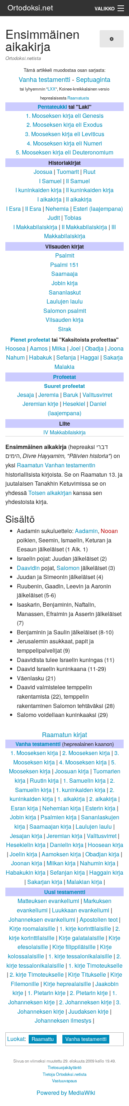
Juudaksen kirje (88, 1011)
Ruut (89, 171)
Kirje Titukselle (87, 974)
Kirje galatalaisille (81, 938)
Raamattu (43, 1038)
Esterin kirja (100, 808)
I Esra (13, 208)
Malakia (64, 366)
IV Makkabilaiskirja (64, 432)
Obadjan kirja (102, 854)
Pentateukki (52, 107)
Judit (54, 217)
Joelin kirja (23, 854)
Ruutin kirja (44, 780)
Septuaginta (93, 79)
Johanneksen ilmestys (63, 1020)
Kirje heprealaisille (67, 984)
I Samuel (50, 181)
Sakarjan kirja (44, 882)
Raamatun (30, 465)
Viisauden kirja (64, 319)
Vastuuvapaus (64, 1080)
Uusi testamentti (64, 892)
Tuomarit (68, 171)
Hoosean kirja (105, 845)
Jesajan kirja (26, 836)
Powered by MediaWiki (66, 1092)
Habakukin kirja (26, 872)
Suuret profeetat (64, 385)
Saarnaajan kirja (50, 826)
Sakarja (113, 357)
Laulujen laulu (65, 301)
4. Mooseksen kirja (83, 762)
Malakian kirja (84, 882)
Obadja (94, 348)
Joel (75, 348)
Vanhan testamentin (70, 465)
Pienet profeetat (30, 339)
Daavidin (28, 568)
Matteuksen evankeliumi (48, 901)
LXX (52, 89)
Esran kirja (24, 808)
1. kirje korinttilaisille (85, 928)
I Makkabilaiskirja (35, 227)
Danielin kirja (66, 845)
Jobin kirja (65, 283)
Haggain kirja (106, 872)
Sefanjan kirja (67, 872)
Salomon (68, 568)
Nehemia (57, 208)
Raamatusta (78, 98)
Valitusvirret (97, 394)
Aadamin (86, 531)
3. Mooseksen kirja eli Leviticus (64, 134)
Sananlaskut (65, 292)
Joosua (43, 171)
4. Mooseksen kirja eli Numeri (64, 143)
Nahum (15, 357)
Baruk (70, 394)
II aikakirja (79, 199)
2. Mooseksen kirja (86, 753)
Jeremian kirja (64, 836)
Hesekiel (74, 403)
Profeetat (64, 377)
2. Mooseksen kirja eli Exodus (64, 124)
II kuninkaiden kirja (90, 190)
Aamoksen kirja (61, 854)
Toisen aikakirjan (50, 493)
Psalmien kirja (58, 817)
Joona (116, 348)
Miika (59, 348)
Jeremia (48, 394)
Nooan (109, 531)
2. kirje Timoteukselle (37, 974)
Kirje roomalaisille (32, 928)
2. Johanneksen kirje (85, 1002)
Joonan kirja (26, 863)
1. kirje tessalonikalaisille (80, 956)
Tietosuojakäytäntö (64, 1067)
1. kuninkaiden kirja (80, 790)
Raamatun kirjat (64, 734)
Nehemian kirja (61, 808)
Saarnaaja (64, 273)
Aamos (39, 348)
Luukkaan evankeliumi (80, 910)
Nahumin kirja (97, 863)
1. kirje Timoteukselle (95, 965)
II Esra (33, 208)
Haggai (89, 357)
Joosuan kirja (72, 771)
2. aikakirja (103, 799)
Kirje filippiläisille (74, 947)
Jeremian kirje (40, 403)
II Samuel (78, 181)
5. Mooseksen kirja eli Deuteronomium (64, 152)
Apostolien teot (99, 919)
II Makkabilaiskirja (84, 227)
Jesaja (25, 394)
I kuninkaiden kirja (38, 190)
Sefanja (66, 357)
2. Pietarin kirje (89, 993)
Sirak (64, 329)
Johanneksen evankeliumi (42, 919)
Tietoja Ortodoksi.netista (64, 1074)
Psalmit (64, 255)
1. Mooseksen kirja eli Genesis (65, 115)
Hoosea (15, 348)
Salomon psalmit (64, 310)
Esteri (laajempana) (98, 208)
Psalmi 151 (64, 264)
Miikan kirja (61, 863)
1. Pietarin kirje (47, 993)
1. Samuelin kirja (84, 780)
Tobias (72, 217)
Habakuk (40, 357)
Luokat (15, 1039)
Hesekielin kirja (26, 845)
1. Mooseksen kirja (34, 753)
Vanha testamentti (44, 79)
